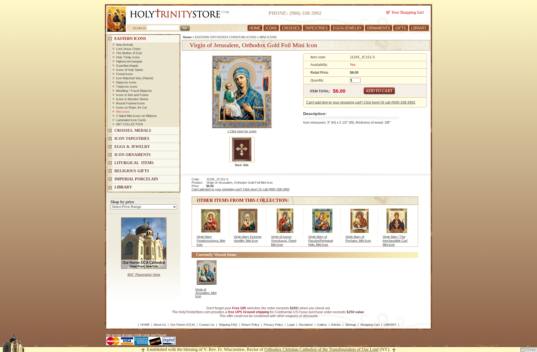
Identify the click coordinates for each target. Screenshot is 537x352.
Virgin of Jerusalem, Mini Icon (205, 293)
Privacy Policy (273, 324)
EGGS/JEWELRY (347, 28)
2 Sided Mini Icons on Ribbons (136, 116)
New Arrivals (124, 44)
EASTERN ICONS (130, 39)
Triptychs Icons (126, 86)
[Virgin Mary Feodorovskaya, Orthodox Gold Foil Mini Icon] (210, 223)
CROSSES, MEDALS (132, 130)
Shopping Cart (370, 324)
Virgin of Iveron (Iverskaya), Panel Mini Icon (283, 240)
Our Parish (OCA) (182, 324)
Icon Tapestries (131, 139)
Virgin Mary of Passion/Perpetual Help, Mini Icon (320, 240)
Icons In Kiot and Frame (132, 95)
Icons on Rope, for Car (131, 107)
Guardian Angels (127, 65)
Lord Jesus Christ (128, 49)
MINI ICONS (268, 37)
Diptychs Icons (126, 82)
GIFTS (400, 28)
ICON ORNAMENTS (132, 155)
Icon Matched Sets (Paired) (134, 78)
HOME (254, 28)
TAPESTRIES (316, 28)
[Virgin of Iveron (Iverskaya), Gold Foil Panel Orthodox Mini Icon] (285, 223)
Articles (336, 324)
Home (187, 37)
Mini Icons (123, 111)
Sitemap (350, 324)
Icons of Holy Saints (129, 69)
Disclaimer (306, 324)
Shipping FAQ (228, 324)
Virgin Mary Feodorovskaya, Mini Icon (211, 240)
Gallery (322, 324)
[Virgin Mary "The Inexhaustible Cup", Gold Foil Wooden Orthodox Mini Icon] (396, 223)
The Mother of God (129, 53)
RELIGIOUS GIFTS (131, 171)
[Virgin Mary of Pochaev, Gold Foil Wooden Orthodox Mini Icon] (359, 223)
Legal (291, 324)
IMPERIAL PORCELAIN (136, 179)
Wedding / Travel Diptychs (134, 90)
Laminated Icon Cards (131, 120)
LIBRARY (419, 28)
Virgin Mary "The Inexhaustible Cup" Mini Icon (395, 240)
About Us (160, 324)
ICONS (271, 28)
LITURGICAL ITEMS (134, 163)
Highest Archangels (129, 61)
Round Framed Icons (130, 103)
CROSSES (291, 28)
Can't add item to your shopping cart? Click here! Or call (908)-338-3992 (360, 102)
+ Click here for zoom (241, 131)
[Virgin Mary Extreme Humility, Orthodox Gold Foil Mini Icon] (248, 223)
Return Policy (250, 324)
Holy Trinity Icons (128, 57)
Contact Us (207, 324)
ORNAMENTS (378, 28)
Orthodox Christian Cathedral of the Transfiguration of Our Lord (321, 349)
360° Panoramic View (143, 275)
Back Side (242, 165)
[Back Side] (242, 149)
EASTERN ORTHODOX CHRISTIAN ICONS (225, 37)
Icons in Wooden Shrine (132, 99)
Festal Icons (124, 74)
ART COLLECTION (129, 124)
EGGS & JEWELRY (132, 147)
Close (531, 349)
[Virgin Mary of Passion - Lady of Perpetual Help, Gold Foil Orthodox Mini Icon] (322, 223)
